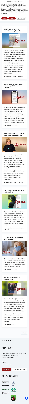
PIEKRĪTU (4, 18)
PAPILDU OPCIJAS (21, 18)
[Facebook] (2, 340)
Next (24, 333)
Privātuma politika (6, 364)
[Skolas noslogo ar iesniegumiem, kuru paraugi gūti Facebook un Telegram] (14, 97)
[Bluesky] (10, 340)
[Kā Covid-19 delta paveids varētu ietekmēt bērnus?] (14, 248)
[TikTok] (12, 340)
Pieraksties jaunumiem (19, 369)
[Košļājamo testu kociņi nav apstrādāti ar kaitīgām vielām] (14, 40)
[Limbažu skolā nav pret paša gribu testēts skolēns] (14, 201)
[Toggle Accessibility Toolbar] (26, 398)
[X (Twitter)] (6, 340)
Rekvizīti (4, 362)
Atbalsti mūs (6, 369)
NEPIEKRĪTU (12, 18)
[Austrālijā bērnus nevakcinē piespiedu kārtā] (14, 288)
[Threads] (8, 340)
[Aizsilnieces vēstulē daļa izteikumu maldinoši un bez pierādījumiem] (14, 144)
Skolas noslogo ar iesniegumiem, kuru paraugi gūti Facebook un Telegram (13, 86)
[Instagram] (4, 340)
